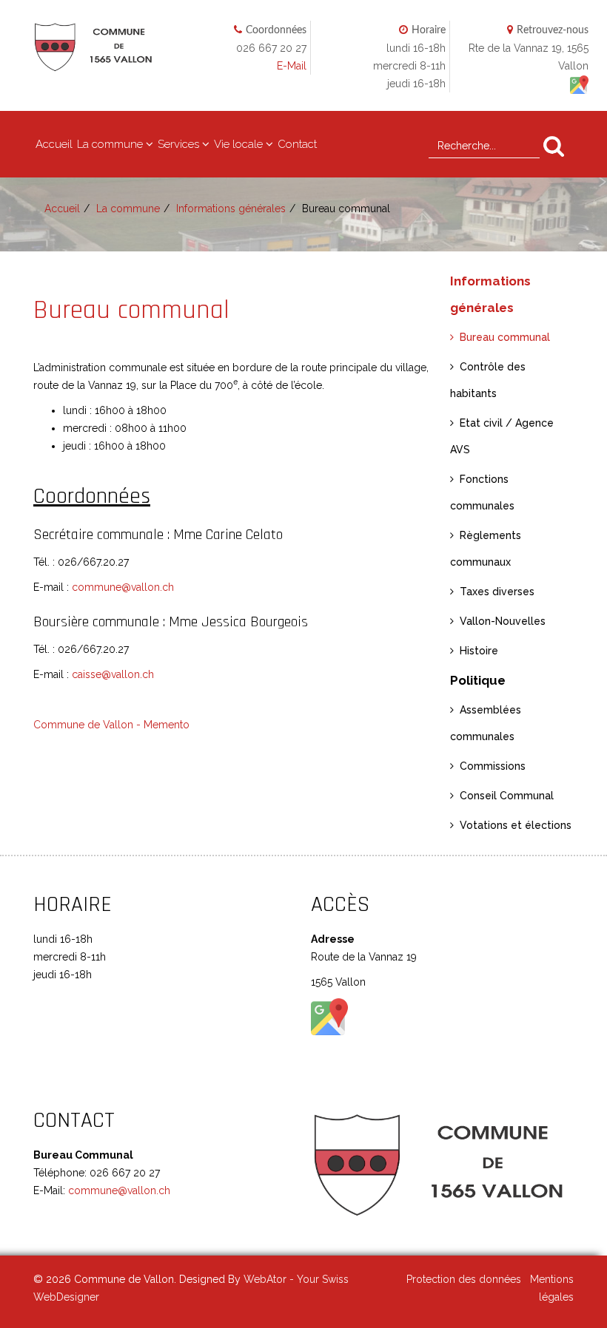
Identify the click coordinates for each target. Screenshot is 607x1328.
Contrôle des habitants (488, 380)
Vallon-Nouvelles (503, 621)
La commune (110, 144)
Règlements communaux (485, 548)
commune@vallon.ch (123, 587)
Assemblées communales (485, 723)
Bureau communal (505, 337)
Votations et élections (515, 825)
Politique (478, 680)
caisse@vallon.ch (113, 674)
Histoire (479, 651)
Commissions (493, 766)
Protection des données (463, 1279)
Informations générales (231, 208)
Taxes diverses (497, 591)
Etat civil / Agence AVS (502, 436)
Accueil (54, 144)
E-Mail (291, 66)
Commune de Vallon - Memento (111, 725)
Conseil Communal (507, 796)
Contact (297, 144)
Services (178, 144)
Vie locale (238, 144)
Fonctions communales (482, 492)
